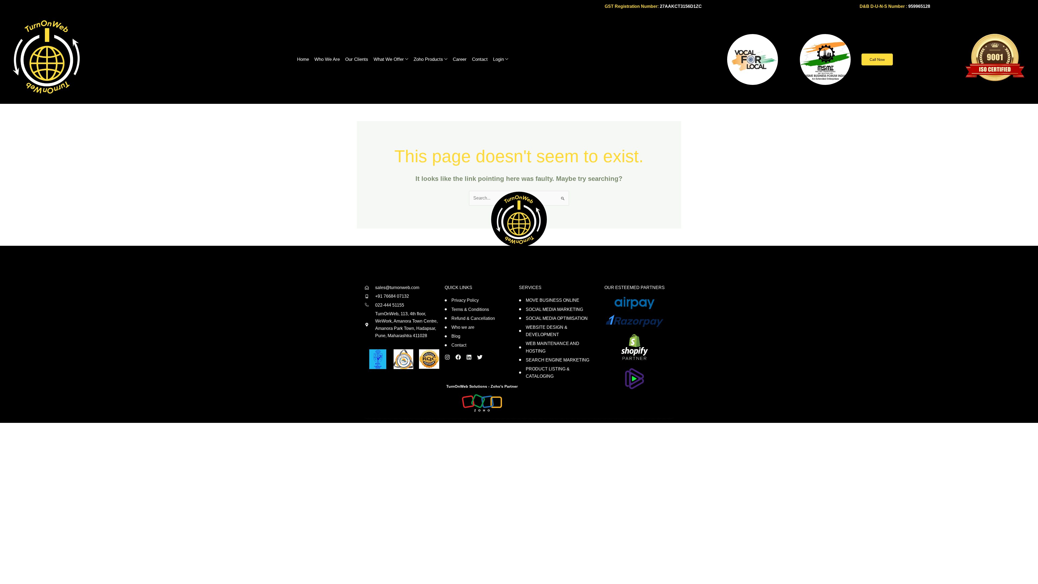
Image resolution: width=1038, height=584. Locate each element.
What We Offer (389, 59)
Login (498, 59)
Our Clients (356, 59)
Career (460, 59)
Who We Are (327, 59)
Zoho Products (428, 59)
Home (303, 59)
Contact (480, 59)
